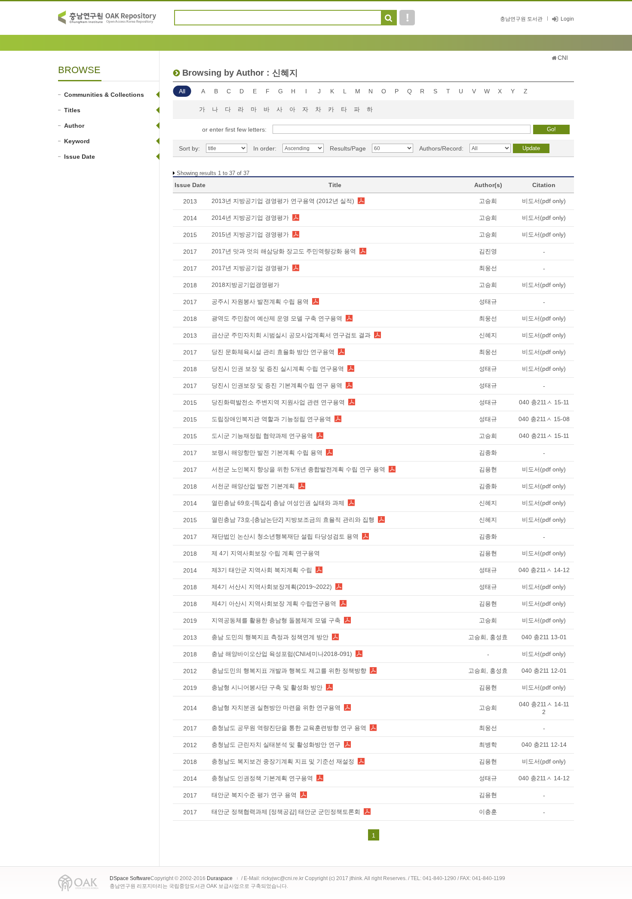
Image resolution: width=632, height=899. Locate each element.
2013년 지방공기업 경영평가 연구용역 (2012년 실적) (283, 200)
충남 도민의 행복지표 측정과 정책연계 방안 (270, 637)
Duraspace (220, 878)
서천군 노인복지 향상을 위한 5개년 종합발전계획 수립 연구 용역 (298, 469)
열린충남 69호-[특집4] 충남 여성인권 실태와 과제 (278, 502)
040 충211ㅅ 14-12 (544, 569)
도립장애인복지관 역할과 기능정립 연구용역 (271, 419)
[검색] (388, 18)
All (182, 91)
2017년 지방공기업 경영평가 (250, 268)
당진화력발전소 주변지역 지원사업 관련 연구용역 (278, 402)
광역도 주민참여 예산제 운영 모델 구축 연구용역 (277, 318)
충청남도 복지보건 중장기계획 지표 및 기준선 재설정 (283, 761)
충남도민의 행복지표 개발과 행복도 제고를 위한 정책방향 (289, 670)
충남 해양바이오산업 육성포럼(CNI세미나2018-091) (282, 653)
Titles (72, 110)
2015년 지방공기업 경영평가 (250, 234)
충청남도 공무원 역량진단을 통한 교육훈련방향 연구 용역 (289, 727)
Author (74, 125)
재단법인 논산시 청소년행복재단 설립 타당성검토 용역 (285, 536)
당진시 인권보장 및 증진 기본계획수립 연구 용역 (277, 385)
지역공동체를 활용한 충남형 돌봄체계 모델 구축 (276, 620)
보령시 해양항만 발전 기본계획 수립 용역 (267, 452)
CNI (563, 57)
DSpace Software (130, 878)
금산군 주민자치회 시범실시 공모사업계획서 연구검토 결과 (291, 335)
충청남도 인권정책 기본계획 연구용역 (262, 778)
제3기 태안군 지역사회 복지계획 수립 (262, 569)
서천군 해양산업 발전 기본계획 (253, 486)
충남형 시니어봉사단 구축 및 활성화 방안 (267, 687)
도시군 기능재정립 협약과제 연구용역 (262, 435)
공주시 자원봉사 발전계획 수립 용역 (260, 301)
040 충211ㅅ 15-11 (544, 402)
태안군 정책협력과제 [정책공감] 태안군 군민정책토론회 (286, 811)
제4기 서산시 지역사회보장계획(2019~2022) (272, 586)
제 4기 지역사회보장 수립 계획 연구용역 (266, 553)
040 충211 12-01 (544, 670)
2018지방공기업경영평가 (245, 284)
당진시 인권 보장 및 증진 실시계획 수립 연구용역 (278, 368)
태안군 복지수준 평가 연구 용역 (254, 794)
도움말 (407, 17)
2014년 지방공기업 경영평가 (250, 217)
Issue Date (79, 156)
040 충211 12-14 (544, 744)
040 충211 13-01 (544, 637)
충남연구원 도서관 (521, 19)
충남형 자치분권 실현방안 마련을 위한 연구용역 (276, 707)
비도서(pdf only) (544, 200)
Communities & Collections (104, 94)
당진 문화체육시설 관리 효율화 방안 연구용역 (273, 351)
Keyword (77, 141)
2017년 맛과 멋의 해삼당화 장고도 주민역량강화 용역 (284, 251)
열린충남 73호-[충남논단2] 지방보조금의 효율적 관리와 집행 (293, 519)
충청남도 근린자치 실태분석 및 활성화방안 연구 (276, 744)
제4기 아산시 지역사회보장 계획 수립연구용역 (274, 603)
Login (567, 19)
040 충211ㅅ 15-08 (544, 419)
